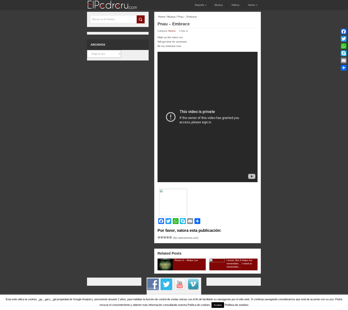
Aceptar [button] (218, 305)
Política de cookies (236, 304)
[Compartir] (343, 67)
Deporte (200, 4)
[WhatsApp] (343, 46)
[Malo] (159, 237)
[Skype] (343, 53)
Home (161, 16)
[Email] (343, 60)
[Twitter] (343, 38)
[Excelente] (170, 237)
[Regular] (161, 237)
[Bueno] (164, 237)
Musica (219, 4)
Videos (235, 4)
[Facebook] (343, 31)
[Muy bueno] (167, 237)
